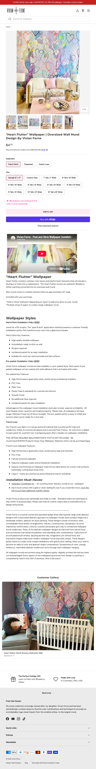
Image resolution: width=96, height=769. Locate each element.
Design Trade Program (13, 763)
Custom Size (32, 178)
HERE (36, 322)
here (88, 441)
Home (8, 27)
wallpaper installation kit (23, 484)
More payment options (48, 225)
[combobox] (48, 18)
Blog (26, 763)
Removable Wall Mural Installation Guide (46, 763)
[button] (83, 10)
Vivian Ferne (16, 759)
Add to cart (48, 212)
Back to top (46, 693)
